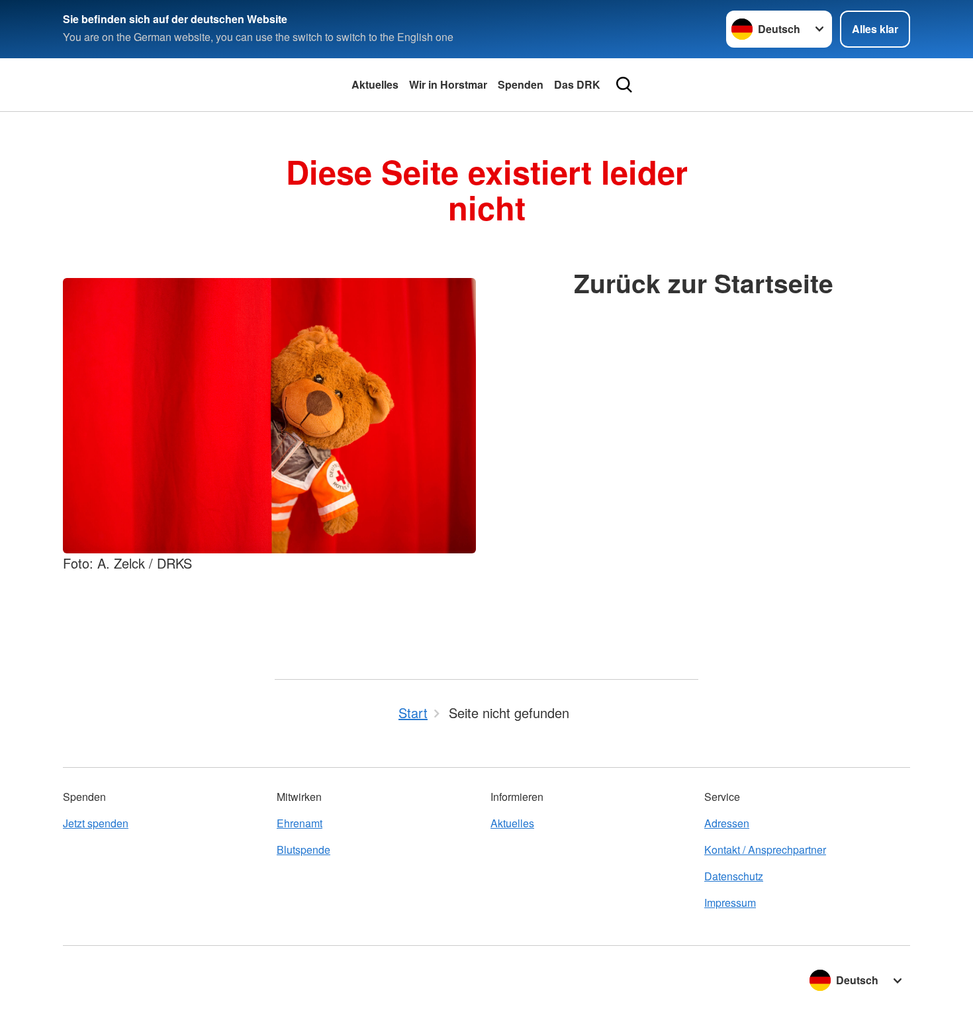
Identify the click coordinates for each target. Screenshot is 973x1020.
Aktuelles (374, 84)
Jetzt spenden (95, 823)
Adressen (726, 823)
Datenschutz (733, 876)
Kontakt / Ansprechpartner (765, 849)
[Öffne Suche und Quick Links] (624, 84)
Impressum (730, 902)
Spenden (520, 84)
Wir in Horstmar (448, 84)
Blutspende (303, 849)
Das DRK (577, 84)
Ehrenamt (299, 823)
